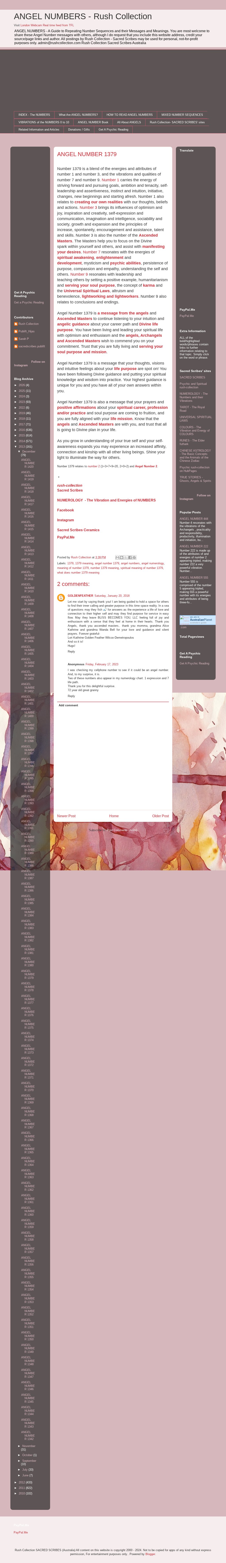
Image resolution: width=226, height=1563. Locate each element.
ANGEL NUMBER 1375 (28, 1024)
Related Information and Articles (39, 129)
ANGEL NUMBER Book (93, 122)
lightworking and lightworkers (110, 296)
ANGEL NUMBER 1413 (28, 551)
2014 (22, 441)
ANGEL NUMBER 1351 (28, 1323)
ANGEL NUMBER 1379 (28, 974)
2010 (22, 1493)
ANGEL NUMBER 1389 (28, 850)
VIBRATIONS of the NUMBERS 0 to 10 (44, 122)
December (28, 451)
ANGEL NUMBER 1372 (28, 1061)
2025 (22, 391)
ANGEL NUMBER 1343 (28, 1423)
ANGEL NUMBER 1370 (28, 1086)
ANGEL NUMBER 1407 (28, 625)
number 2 (94, 466)
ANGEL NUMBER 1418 (28, 488)
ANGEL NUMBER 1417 (28, 500)
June (25, 1475)
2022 (22, 407)
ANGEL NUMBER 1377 (28, 999)
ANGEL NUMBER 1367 (28, 1124)
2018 (22, 418)
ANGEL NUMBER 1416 (28, 513)
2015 (22, 435)
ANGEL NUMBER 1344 (28, 1411)
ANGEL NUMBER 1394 (28, 787)
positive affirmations (76, 407)
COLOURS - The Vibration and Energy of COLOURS (195, 431)
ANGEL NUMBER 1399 (28, 725)
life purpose (125, 368)
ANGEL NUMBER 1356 (28, 1261)
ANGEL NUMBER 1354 (28, 1286)
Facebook (65, 510)
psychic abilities (125, 263)
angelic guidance (73, 324)
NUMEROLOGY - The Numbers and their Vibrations (194, 397)
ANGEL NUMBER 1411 (28, 575)
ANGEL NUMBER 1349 (28, 1348)
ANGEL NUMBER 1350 (28, 1336)
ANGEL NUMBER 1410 (28, 588)
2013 (22, 446)
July (25, 1469)
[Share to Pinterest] (134, 557)
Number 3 (88, 207)
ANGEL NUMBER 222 (194, 546)
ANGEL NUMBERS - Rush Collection (83, 16)
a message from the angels (123, 313)
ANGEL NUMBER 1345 (28, 1398)
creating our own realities (99, 202)
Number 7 (91, 252)
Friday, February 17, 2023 (102, 664)
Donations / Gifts (79, 129)
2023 (22, 402)
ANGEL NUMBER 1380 (28, 962)
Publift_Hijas (27, 331)
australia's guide (198, 622)
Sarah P (24, 338)
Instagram (65, 520)
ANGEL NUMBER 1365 (28, 1149)
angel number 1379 (107, 563)
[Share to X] (126, 557)
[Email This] (117, 557)
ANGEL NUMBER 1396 (28, 762)
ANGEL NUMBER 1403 (28, 675)
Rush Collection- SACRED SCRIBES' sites (177, 122)
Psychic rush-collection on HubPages (194, 469)
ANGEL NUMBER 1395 (28, 775)
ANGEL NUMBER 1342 (28, 1435)
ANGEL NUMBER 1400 (28, 712)
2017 (22, 424)
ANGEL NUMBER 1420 (28, 463)
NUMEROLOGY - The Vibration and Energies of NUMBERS (106, 500)
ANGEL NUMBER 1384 (28, 912)
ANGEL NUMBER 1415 (28, 525)
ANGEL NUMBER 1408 (28, 613)
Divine (145, 324)
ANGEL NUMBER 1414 (28, 538)
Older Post (160, 816)
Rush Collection (29, 323)
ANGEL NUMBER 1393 (28, 800)
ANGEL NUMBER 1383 (28, 924)
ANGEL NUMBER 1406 (28, 638)
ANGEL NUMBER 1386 (28, 887)
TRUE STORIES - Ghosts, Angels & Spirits (195, 479)
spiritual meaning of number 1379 (142, 568)
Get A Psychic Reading (113, 129)
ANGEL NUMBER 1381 (28, 949)
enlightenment (109, 257)
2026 (22, 385)
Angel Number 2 (146, 466)
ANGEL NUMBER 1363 (28, 1174)
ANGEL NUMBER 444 (194, 518)
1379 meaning (84, 563)
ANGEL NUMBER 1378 (28, 987)
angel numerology (152, 563)
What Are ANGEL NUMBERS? (78, 114)
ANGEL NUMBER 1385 (28, 899)
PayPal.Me (66, 537)
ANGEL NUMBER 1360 (28, 1211)
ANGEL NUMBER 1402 (28, 687)
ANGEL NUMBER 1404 (28, 663)
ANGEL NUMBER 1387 (28, 874)
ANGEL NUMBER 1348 (28, 1361)
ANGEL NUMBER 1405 (28, 650)
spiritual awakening (75, 257)
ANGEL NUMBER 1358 (28, 1236)
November (28, 1446)
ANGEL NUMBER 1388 (28, 862)
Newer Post (66, 816)
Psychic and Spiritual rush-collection (193, 385)
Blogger (150, 1554)
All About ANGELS (129, 122)
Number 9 (79, 274)
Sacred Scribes (70, 490)
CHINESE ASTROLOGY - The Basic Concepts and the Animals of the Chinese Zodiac (195, 456)
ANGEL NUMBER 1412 (28, 563)
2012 (22, 1482)
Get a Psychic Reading (29, 302)
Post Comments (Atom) (122, 830)
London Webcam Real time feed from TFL (47, 25)
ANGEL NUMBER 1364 (28, 1161)
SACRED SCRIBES (192, 377)
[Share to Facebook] (130, 557)
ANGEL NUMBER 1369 (28, 1099)
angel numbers (130, 563)
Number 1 (110, 180)
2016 (22, 430)
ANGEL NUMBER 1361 (28, 1199)
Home (114, 816)
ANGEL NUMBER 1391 (28, 825)
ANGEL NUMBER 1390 (28, 837)
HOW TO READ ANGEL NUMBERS (130, 114)
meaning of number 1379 (73, 568)
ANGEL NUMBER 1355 (28, 1273)
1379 (70, 563)
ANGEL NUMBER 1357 (28, 1248)
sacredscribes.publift (32, 346)
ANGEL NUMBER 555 (194, 577)
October (27, 1455)
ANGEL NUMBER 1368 (28, 1111)
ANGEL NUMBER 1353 (28, 1298)
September (29, 1460)
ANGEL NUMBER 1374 (28, 1037)
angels (63, 424)
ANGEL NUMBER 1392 (28, 812)
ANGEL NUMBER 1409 (28, 600)
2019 (22, 413)
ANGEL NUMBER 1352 (28, 1311)
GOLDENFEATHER (80, 595)
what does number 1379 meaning (78, 572)
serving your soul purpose (90, 285)
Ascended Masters (74, 318)
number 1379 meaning (104, 568)
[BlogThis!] (121, 557)
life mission (121, 419)
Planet (201, 619)
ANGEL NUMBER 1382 (28, 937)
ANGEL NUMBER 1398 (28, 737)
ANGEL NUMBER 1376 (28, 1012)
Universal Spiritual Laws (87, 291)
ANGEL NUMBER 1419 (28, 476)
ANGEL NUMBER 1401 (28, 700)
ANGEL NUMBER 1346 (28, 1386)
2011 (22, 1488)
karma (149, 285)
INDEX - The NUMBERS (34, 114)
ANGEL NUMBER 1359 (28, 1224)
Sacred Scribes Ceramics (78, 530)
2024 (22, 396)
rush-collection (69, 485)
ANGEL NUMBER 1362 (28, 1186)
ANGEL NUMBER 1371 (28, 1074)
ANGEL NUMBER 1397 (28, 750)
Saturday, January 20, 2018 (112, 595)
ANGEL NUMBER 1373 (28, 1049)
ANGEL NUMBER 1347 (28, 1373)
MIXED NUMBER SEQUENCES (182, 114)
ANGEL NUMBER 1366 (28, 1136)
